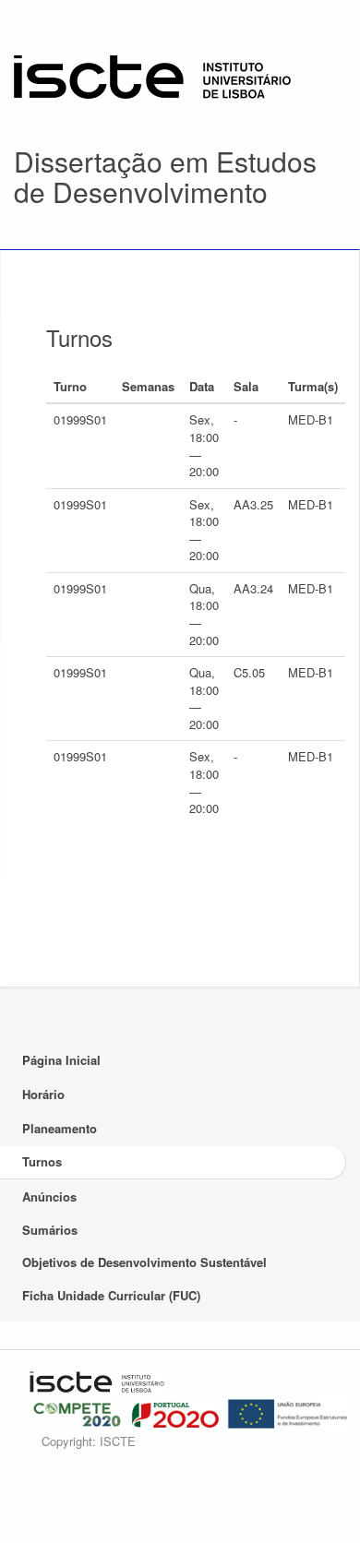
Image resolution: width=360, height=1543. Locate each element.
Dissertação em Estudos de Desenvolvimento (165, 176)
